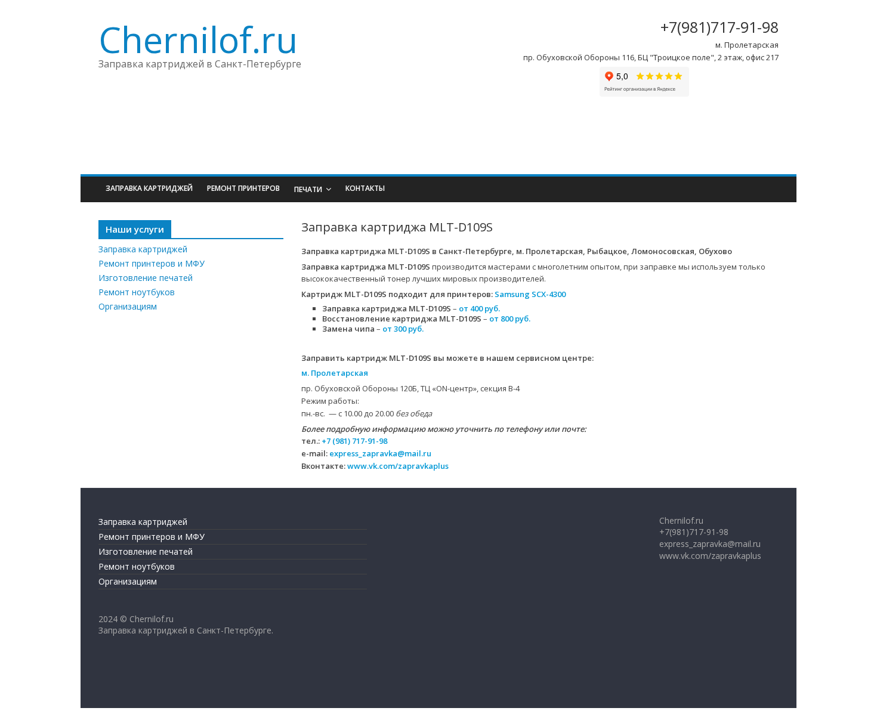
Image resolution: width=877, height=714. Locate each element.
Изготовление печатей (145, 277)
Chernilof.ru (198, 39)
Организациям (127, 306)
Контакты (365, 188)
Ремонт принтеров (243, 188)
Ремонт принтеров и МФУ (151, 263)
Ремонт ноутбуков (136, 292)
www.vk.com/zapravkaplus (398, 465)
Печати (308, 189)
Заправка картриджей (149, 188)
